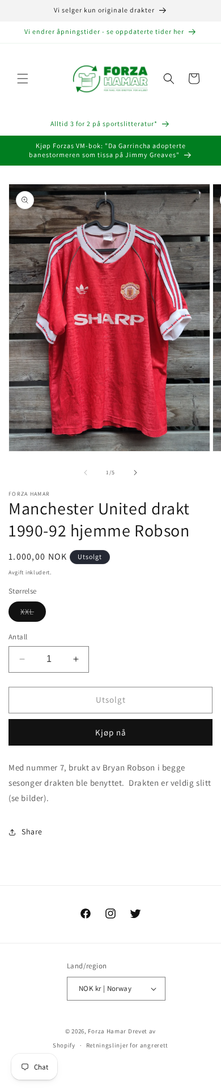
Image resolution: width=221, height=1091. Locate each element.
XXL (33, 614)
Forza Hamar (107, 1031)
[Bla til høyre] (135, 472)
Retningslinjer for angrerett (127, 1045)
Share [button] (32, 831)
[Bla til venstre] (85, 472)
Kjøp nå (110, 732)
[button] (22, 78)
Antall (17, 637)
